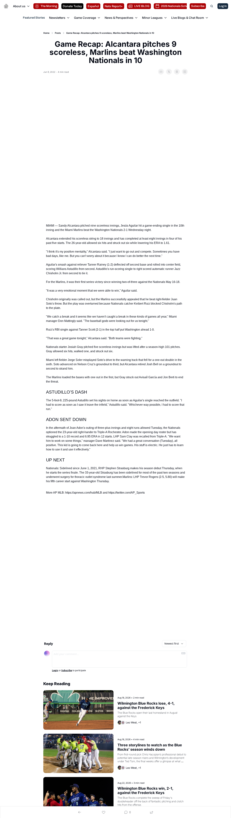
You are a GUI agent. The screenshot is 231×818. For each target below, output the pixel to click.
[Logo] (6, 6)
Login (55, 670)
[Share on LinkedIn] (185, 72)
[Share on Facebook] (161, 72)
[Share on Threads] (177, 72)
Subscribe (66, 670)
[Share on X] (169, 72)
